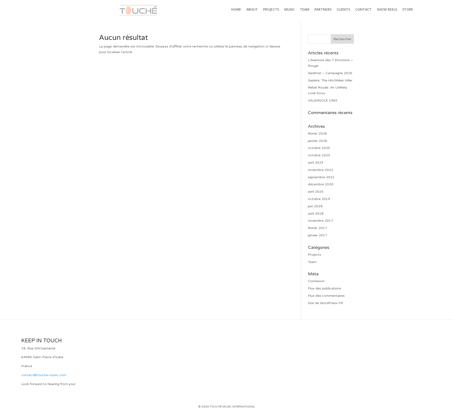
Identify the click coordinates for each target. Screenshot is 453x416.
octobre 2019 (319, 199)
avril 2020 (315, 192)
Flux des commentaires (326, 296)
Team (304, 10)
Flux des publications (324, 288)
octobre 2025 (319, 148)
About (252, 10)
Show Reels (387, 10)
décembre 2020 (320, 184)
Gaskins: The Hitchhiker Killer (330, 80)
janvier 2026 (317, 141)
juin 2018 (315, 206)
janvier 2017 (317, 235)
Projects (271, 10)
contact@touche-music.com (43, 375)
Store (407, 10)
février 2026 (317, 134)
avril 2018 (315, 214)
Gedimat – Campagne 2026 (330, 73)
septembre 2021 (321, 177)
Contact (363, 10)
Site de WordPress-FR (325, 303)
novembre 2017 (320, 221)
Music (289, 10)
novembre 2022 (320, 170)
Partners (323, 10)
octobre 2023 (319, 155)
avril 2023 (315, 163)
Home (236, 10)
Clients (343, 10)
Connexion (316, 281)
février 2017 (317, 228)
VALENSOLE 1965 (322, 100)
